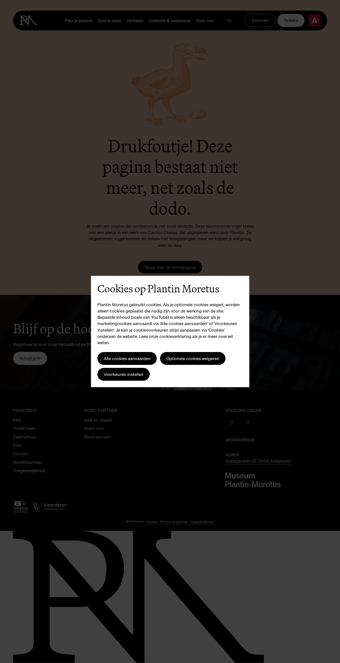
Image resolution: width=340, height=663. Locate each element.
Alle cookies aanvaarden (127, 358)
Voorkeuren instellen (123, 374)
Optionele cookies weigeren (192, 358)
